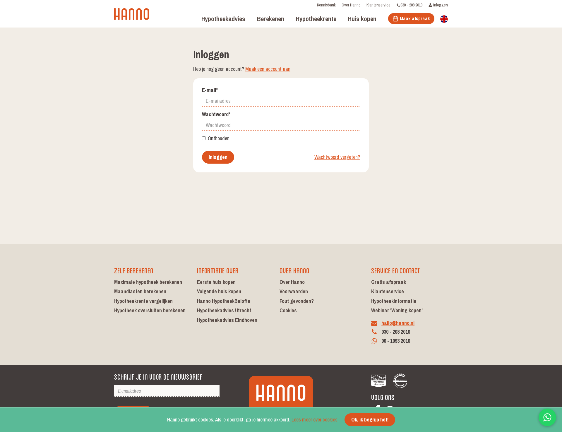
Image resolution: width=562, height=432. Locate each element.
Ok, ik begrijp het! (369, 419)
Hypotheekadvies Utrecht (224, 310)
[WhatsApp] (547, 417)
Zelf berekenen (133, 270)
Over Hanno (351, 5)
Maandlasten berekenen (140, 291)
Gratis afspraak (388, 282)
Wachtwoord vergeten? (337, 157)
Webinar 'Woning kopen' (397, 310)
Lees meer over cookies (314, 419)
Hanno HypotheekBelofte (223, 301)
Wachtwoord (216, 114)
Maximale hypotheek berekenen (148, 282)
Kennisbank (326, 5)
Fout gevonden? (297, 301)
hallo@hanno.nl (397, 323)
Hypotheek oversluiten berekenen (150, 310)
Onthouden (218, 138)
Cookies (288, 310)
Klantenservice (378, 5)
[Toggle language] (444, 18)
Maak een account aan (267, 69)
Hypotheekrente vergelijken (143, 301)
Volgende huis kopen (219, 291)
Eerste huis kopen (216, 282)
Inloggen (440, 5)
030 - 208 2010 (411, 5)
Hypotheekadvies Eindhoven (227, 320)
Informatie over (218, 270)
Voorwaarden (294, 291)
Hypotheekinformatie (393, 301)
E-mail (210, 90)
